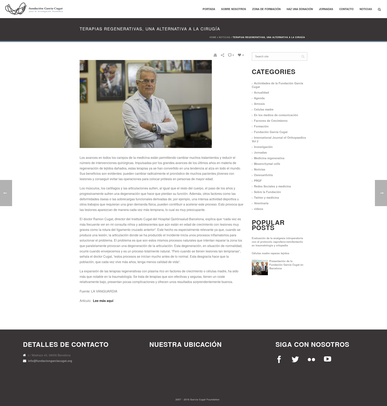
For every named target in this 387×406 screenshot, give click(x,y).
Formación (261, 126)
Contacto (346, 9)
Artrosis (259, 103)
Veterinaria (261, 203)
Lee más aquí (103, 300)
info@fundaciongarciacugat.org (50, 361)
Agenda (259, 98)
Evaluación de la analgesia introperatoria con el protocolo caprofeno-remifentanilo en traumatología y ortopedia (277, 241)
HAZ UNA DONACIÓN (300, 9)
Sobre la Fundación (267, 192)
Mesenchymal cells (267, 163)
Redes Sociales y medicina (272, 186)
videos (258, 209)
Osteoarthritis (263, 175)
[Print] (215, 55)
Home (213, 37)
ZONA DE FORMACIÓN (266, 9)
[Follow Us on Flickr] (312, 358)
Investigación (263, 147)
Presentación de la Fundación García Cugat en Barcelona (286, 264)
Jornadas (326, 9)
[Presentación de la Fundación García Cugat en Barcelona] (260, 267)
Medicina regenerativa (269, 158)
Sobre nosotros (233, 9)
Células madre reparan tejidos (270, 253)
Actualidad (261, 92)
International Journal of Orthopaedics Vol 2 (279, 139)
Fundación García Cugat (271, 132)
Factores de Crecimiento (271, 120)
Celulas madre (264, 109)
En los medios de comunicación (276, 115)
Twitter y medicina (266, 197)
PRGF (258, 180)
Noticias (366, 9)
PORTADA (209, 9)
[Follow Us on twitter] (296, 358)
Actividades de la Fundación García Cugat (277, 85)
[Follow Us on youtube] (280, 358)
